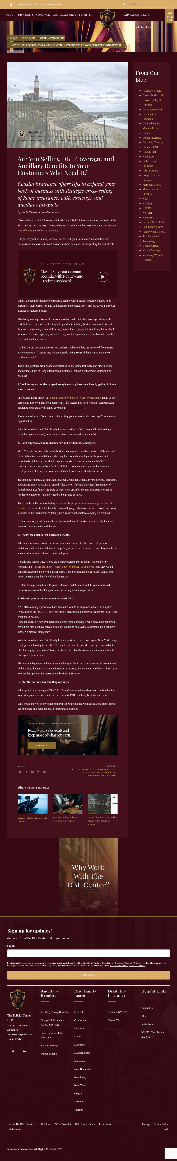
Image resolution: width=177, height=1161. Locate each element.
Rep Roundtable (151, 236)
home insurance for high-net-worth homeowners (75, 397)
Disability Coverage (27, 140)
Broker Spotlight (152, 100)
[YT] (11, 4)
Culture (147, 133)
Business (89, 137)
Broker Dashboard (153, 95)
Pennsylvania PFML (154, 231)
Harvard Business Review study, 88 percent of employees (63, 566)
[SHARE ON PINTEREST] (38, 771)
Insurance (148, 165)
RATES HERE (170, 16)
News (146, 198)
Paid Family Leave (75, 140)
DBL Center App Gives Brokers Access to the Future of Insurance (102, 821)
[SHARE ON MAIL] (44, 771)
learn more (42, 745)
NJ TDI (147, 208)
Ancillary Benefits (74, 137)
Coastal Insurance (97, 769)
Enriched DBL (44, 140)
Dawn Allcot (35, 132)
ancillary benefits (79, 769)
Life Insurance (150, 170)
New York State (75, 407)
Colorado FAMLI (152, 109)
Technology (149, 241)
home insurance (109, 772)
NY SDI (147, 213)
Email (11, 946)
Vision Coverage (91, 140)
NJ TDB (54, 140)
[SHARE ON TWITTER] (20, 772)
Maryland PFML (152, 184)
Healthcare (148, 156)
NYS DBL (62, 140)
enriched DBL (95, 772)
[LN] (6, 4)
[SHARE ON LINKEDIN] (32, 771)
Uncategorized (151, 245)
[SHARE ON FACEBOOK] (26, 771)
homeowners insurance (99, 775)
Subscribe (88, 975)
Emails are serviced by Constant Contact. (127, 965)
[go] (124, 4)
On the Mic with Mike (155, 222)
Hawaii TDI (149, 151)
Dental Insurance (102, 137)
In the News (149, 161)
